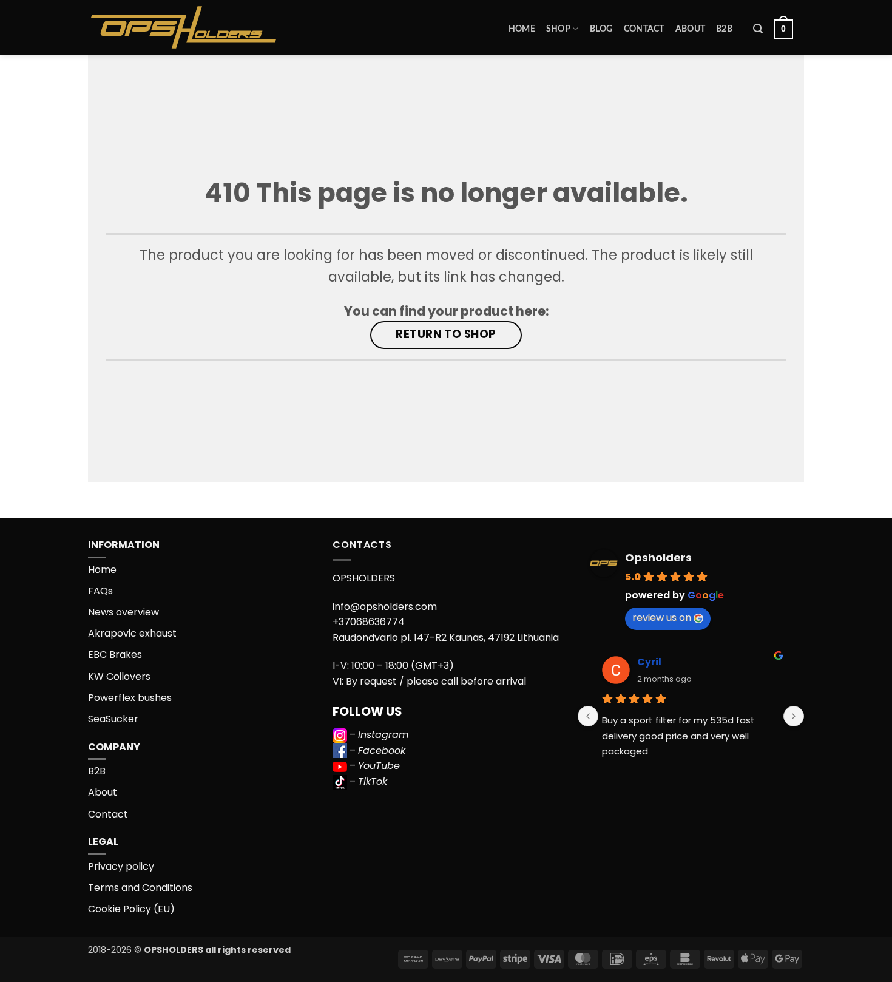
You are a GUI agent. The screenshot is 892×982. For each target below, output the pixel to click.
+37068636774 (369, 622)
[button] (758, 29)
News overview (123, 612)
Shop (558, 28)
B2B (724, 28)
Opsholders (658, 557)
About (690, 28)
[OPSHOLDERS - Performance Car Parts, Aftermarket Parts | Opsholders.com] (212, 27)
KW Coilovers (119, 676)
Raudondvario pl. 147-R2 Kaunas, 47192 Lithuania (446, 638)
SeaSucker (113, 719)
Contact (644, 28)
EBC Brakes (115, 655)
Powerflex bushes (130, 698)
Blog (601, 28)
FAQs (100, 591)
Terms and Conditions (140, 888)
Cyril (649, 662)
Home (522, 28)
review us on (661, 618)
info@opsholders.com (385, 607)
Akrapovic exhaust (132, 633)
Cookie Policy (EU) (131, 909)
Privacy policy (121, 866)
